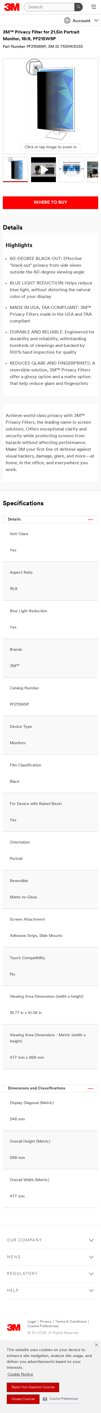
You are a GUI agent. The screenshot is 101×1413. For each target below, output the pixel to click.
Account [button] (81, 21)
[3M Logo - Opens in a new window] (12, 7)
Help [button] (13, 1291)
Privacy (46, 1322)
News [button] (14, 1257)
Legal (31, 1322)
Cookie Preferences (43, 1326)
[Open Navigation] (93, 7)
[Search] (78, 7)
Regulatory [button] (22, 1274)
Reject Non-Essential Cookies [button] (33, 1387)
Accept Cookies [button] (23, 1399)
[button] (60, 1399)
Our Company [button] (24, 1240)
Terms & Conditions (71, 1322)
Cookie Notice (20, 1374)
